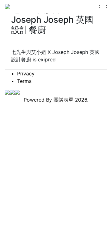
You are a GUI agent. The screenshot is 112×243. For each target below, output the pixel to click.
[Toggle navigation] (103, 6)
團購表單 (63, 100)
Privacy (26, 73)
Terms (24, 81)
